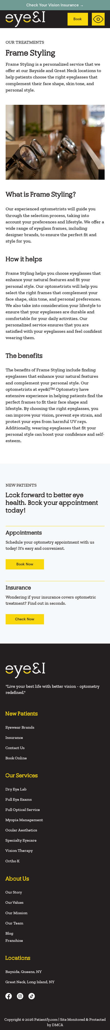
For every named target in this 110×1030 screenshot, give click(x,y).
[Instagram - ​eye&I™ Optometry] (20, 996)
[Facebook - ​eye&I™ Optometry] (8, 996)
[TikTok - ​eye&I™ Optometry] (31, 996)
